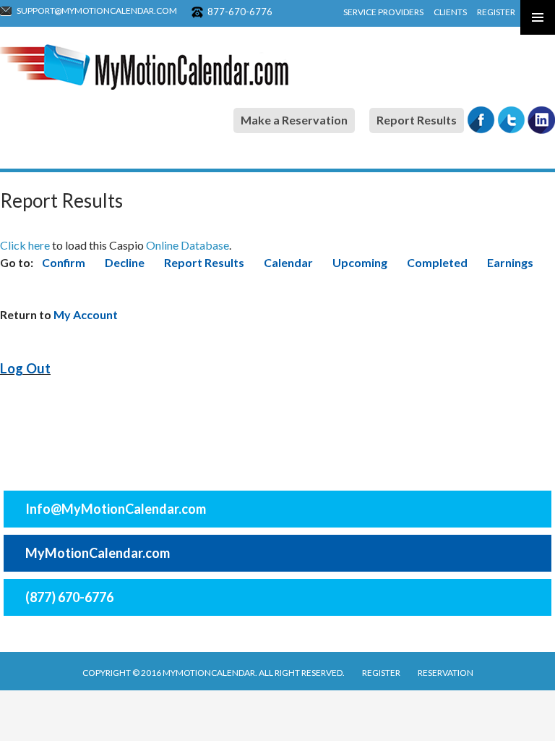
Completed (438, 262)
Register (496, 12)
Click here (25, 245)
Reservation (445, 672)
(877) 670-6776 (69, 597)
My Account (85, 314)
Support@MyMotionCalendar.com (97, 10)
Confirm (63, 262)
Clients (450, 12)
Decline (125, 262)
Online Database (187, 245)
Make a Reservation (294, 120)
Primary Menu (537, 17)
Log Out (25, 368)
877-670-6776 (239, 11)
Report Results (417, 120)
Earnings (510, 262)
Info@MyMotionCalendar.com (115, 509)
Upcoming (361, 262)
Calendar (288, 262)
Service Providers (383, 12)
